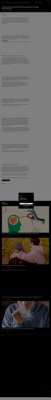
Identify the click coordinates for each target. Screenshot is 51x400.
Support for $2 (26, 203)
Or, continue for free (26, 207)
